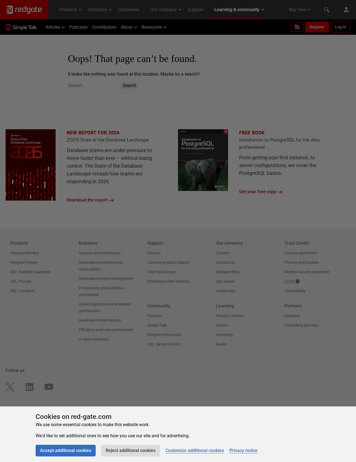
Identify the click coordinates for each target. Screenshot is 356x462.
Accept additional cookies (65, 450)
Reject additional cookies (130, 450)
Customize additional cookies (194, 450)
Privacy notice (243, 450)
